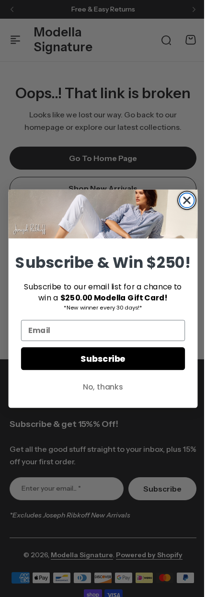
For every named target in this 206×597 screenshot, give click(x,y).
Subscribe (99, 359)
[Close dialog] (183, 200)
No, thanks (99, 386)
